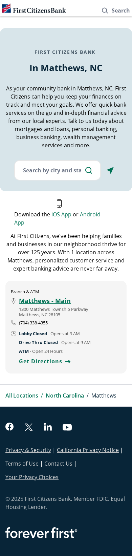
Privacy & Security (28, 450)
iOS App (61, 214)
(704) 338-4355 (33, 323)
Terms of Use (22, 463)
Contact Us (58, 463)
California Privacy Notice (88, 450)
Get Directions (44, 361)
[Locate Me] (110, 170)
